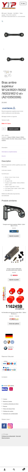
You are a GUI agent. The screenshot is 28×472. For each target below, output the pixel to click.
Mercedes (10, 13)
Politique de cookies (8, 411)
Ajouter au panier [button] (14, 236)
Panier (21, 468)
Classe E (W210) (6, 138)
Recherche (14, 469)
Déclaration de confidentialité (10, 413)
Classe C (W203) (20, 137)
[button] (2, 21)
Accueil (5, 13)
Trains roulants (18, 138)
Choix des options (14, 323)
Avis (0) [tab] (4, 156)
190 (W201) (16, 13)
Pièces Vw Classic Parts (9, 408)
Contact (5, 399)
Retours (5, 406)
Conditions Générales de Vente (10, 404)
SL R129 (12, 138)
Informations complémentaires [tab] (9, 152)
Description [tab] (4, 147)
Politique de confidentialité (8, 436)
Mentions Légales (7, 401)
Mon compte (4, 469)
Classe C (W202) (11, 137)
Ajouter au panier (14, 129)
